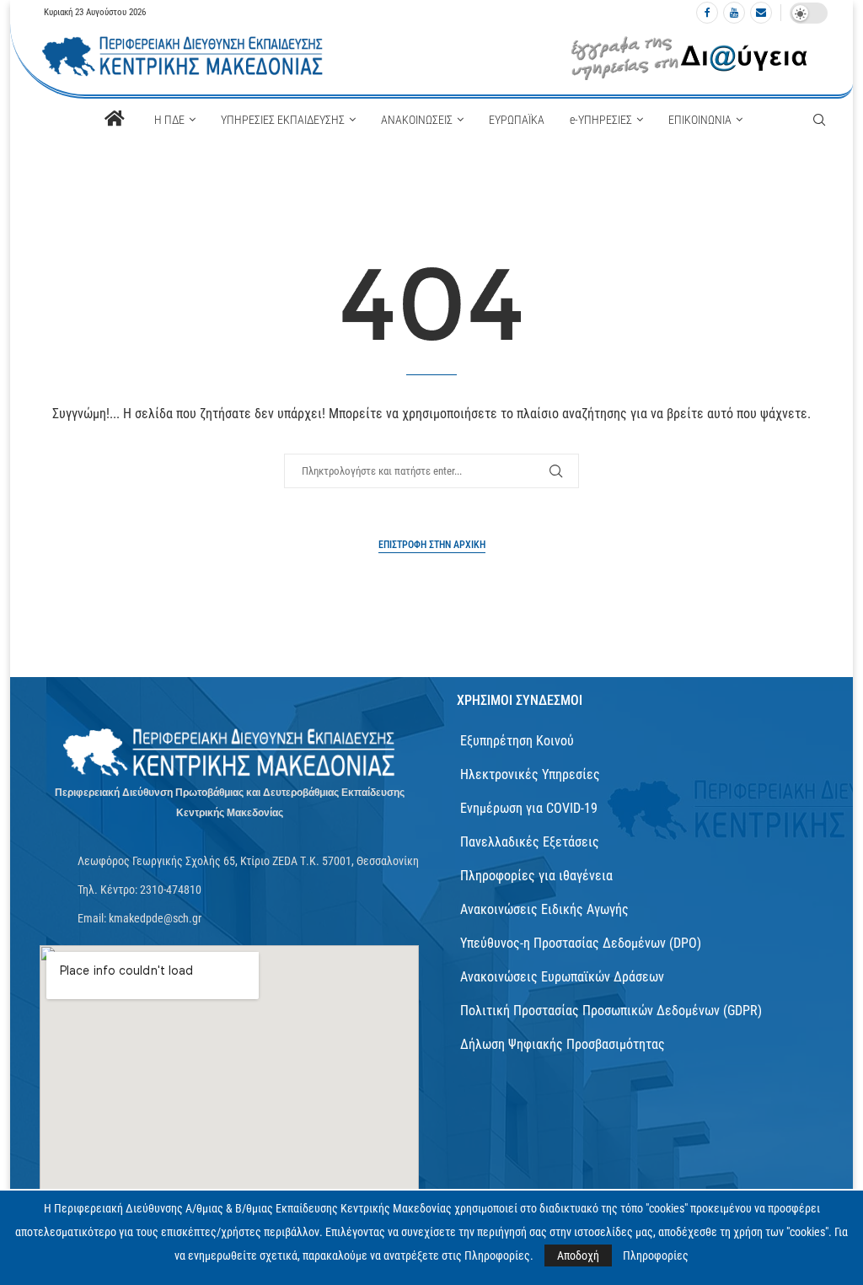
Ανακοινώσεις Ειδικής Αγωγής (544, 909)
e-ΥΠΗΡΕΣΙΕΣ (601, 119)
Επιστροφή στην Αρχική (431, 545)
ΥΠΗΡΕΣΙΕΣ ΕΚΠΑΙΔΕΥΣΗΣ (283, 119)
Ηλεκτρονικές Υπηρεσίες (530, 774)
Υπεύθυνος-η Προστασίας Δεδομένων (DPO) (580, 943)
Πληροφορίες (656, 1255)
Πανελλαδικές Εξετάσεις (529, 842)
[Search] (819, 120)
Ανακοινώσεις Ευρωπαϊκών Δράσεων (562, 977)
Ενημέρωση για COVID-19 (529, 808)
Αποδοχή (578, 1255)
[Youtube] (734, 13)
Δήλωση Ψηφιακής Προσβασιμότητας (562, 1044)
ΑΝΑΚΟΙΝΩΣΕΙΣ (417, 119)
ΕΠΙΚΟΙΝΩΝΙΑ (700, 119)
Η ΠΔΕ (169, 119)
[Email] (761, 13)
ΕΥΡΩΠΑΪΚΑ (516, 119)
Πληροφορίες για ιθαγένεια (536, 876)
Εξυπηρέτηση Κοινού (517, 741)
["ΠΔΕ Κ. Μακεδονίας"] (229, 753)
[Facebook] (707, 13)
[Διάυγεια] (689, 57)
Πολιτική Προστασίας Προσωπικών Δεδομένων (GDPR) (611, 1011)
